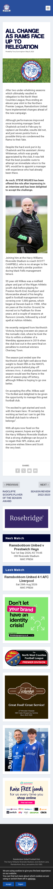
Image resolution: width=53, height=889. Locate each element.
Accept (8, 884)
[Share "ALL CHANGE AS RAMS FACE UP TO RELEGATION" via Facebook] (18, 471)
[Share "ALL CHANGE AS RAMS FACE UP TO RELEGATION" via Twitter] (23, 471)
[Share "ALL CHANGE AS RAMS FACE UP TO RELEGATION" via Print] (35, 471)
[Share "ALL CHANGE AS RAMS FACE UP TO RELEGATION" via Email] (29, 471)
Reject (20, 884)
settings (31, 878)
